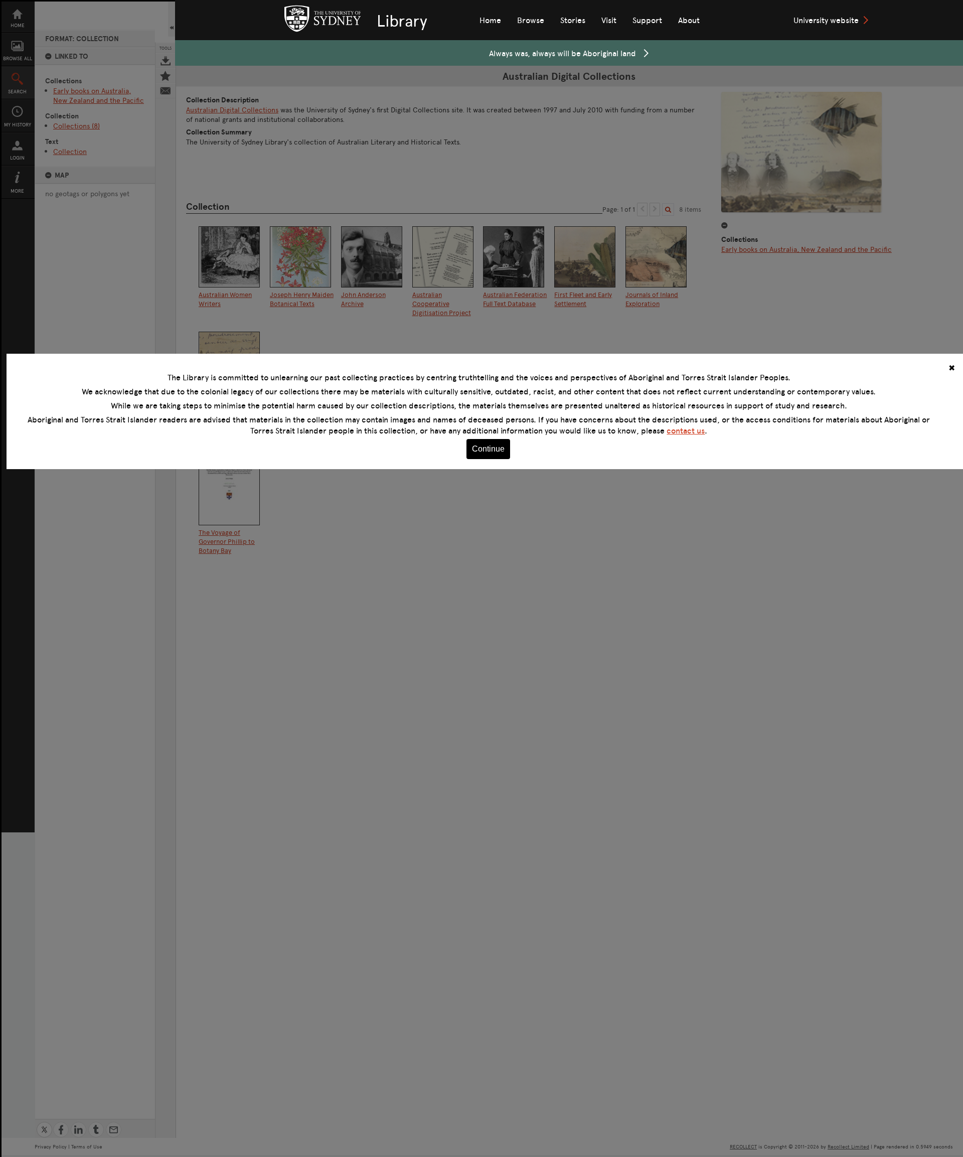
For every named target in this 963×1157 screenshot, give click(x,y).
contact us (686, 430)
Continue (488, 449)
